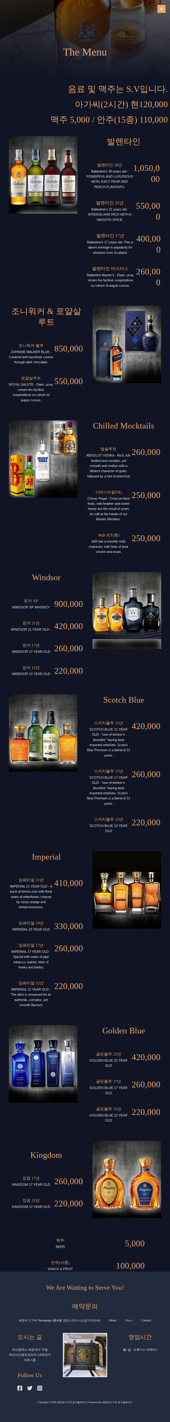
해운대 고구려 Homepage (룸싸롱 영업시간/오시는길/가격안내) (59, 1320)
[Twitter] (30, 1388)
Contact (146, 1320)
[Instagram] (39, 1388)
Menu (128, 1320)
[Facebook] (20, 1388)
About (112, 1320)
